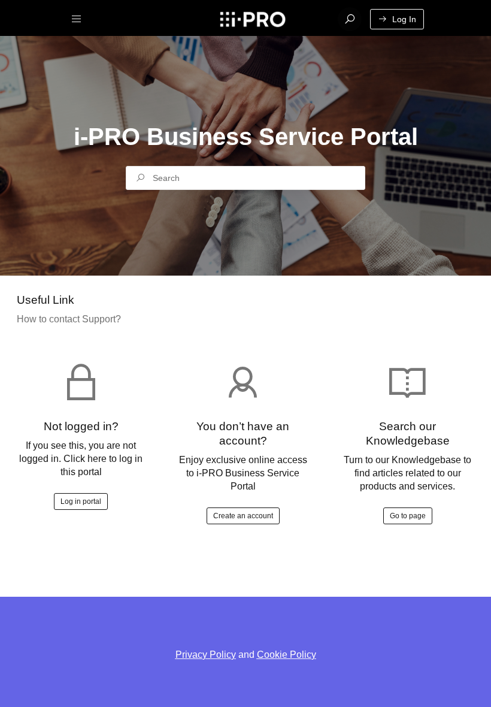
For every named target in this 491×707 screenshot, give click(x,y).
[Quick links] (252, 19)
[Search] (350, 19)
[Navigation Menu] (77, 19)
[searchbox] (245, 178)
